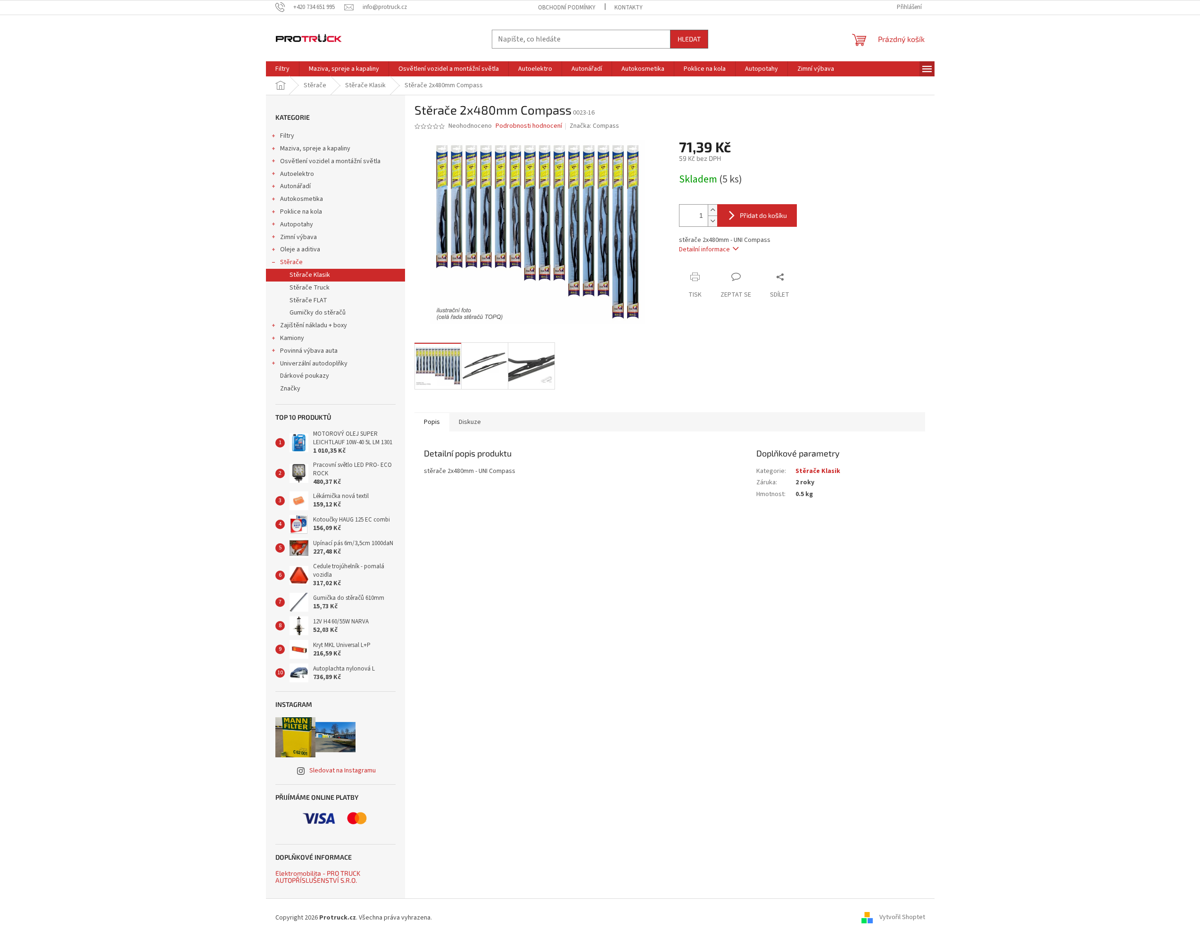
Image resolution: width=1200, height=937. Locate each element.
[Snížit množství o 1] (712, 221)
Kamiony (292, 338)
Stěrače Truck (310, 287)
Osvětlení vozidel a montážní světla (330, 161)
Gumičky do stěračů (318, 312)
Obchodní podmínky (567, 7)
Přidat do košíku (763, 215)
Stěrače (291, 262)
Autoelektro (297, 174)
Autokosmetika (301, 199)
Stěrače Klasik (310, 275)
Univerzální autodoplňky (314, 363)
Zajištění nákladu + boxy (313, 325)
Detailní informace (704, 249)
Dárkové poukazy (304, 376)
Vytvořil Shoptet (902, 917)
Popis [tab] (432, 422)
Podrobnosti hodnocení (529, 126)
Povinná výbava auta (309, 351)
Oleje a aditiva (300, 249)
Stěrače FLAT (308, 300)
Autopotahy (296, 224)
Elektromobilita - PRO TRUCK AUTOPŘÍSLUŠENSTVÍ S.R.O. (317, 877)
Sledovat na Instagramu (342, 770)
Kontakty (628, 7)
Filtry (287, 136)
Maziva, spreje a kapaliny (315, 148)
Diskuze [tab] (470, 422)
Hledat (689, 39)
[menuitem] (282, 68)
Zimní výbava (298, 237)
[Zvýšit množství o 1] (712, 210)
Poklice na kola (301, 211)
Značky (290, 388)
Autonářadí (295, 186)
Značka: (594, 126)
